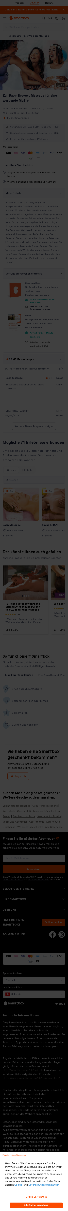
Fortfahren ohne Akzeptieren (14, 1155)
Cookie (18, 1184)
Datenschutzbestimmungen (43, 1184)
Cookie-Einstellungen (36, 1196)
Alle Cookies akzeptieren (36, 1205)
